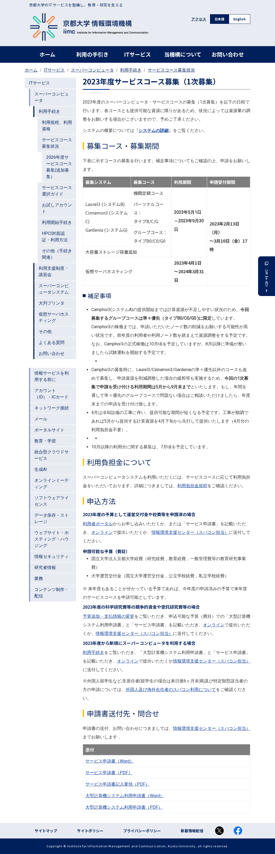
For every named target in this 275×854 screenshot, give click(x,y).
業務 (38, 578)
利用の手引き (92, 54)
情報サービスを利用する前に (51, 376)
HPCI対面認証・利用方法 (55, 236)
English (239, 19)
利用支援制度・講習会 (54, 271)
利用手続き (131, 70)
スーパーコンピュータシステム (54, 289)
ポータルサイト (49, 429)
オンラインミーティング (51, 483)
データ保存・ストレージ (51, 518)
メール (40, 419)
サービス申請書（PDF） (108, 772)
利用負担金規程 (192, 485)
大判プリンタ (51, 303)
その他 (45, 331)
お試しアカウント (57, 208)
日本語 (219, 19)
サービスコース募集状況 (171, 70)
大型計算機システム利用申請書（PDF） (123, 807)
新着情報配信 (192, 830)
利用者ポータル (98, 523)
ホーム (47, 54)
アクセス (198, 19)
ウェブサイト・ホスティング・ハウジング (51, 539)
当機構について (182, 54)
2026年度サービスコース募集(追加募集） (59, 167)
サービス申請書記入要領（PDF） (117, 784)
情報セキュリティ (51, 556)
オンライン (102, 532)
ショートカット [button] (267, 279)
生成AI (40, 469)
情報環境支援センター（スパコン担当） (190, 532)
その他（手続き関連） (57, 254)
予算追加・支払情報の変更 (108, 616)
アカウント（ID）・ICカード (51, 394)
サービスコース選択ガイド (57, 191)
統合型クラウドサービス (51, 455)
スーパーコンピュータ (92, 70)
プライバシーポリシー (142, 830)
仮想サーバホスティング (54, 317)
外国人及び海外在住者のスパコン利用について (171, 689)
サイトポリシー (90, 830)
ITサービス (137, 54)
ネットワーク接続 (51, 408)
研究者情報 (45, 567)
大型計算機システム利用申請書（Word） (124, 795)
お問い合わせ (228, 54)
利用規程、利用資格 (57, 125)
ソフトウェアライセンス (51, 501)
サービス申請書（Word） (109, 761)
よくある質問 (51, 342)
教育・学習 (45, 440)
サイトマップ (46, 830)
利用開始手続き (57, 222)
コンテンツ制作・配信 (51, 592)
